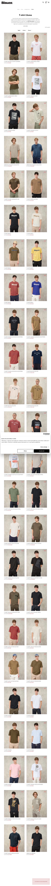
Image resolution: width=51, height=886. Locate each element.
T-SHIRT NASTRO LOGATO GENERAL (12, 61)
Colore (24, 30)
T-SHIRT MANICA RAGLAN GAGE (33, 819)
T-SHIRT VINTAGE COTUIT (32, 130)
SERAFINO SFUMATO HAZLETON (11, 164)
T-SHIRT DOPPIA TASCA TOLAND (11, 543)
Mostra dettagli (44, 447)
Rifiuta (25, 450)
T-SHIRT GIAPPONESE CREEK (33, 61)
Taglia (19, 30)
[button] (25, 26)
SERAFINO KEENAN (30, 853)
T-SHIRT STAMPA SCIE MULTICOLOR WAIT (13, 474)
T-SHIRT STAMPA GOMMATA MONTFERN (13, 337)
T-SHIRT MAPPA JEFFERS (32, 199)
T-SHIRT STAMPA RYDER (31, 96)
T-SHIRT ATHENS (8, 715)
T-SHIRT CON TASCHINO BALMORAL (34, 474)
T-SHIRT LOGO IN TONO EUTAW (11, 646)
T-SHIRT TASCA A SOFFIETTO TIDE (34, 577)
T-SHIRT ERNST (7, 233)
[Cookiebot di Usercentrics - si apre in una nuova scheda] (44, 434)
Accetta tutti (41, 450)
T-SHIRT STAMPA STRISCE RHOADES (34, 784)
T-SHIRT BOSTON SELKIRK (32, 371)
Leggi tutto (25, 25)
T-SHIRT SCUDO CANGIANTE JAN (11, 199)
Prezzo (29, 30)
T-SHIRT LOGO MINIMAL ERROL (33, 612)
